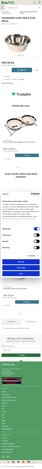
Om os (4, 438)
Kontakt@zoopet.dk (8, 373)
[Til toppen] (21, 362)
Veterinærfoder (7, 429)
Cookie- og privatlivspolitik (11, 446)
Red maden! (6, 394)
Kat (3, 409)
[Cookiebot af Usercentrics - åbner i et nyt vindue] (31, 194)
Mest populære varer (9, 400)
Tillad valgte (21, 268)
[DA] (7, 2)
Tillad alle (21, 262)
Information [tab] (11, 321)
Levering (21, 79)
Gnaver (4, 412)
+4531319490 (6, 371)
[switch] (37, 235)
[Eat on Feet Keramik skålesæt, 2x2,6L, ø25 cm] (21, 125)
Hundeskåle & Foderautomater (6, 12)
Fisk (3, 417)
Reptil (4, 420)
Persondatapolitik (8, 449)
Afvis (21, 273)
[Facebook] (3, 457)
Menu (2, 8)
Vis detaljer (31, 256)
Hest (3, 423)
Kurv (39, 3)
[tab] (17, 167)
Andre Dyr (5, 426)
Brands (4, 391)
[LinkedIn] (8, 457)
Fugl (3, 414)
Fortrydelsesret (7, 452)
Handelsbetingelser (8, 443)
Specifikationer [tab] (31, 321)
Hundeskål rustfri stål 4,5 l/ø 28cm (15, 288)
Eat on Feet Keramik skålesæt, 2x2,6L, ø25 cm (19, 142)
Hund (4, 406)
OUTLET (5, 403)
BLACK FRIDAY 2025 (9, 397)
